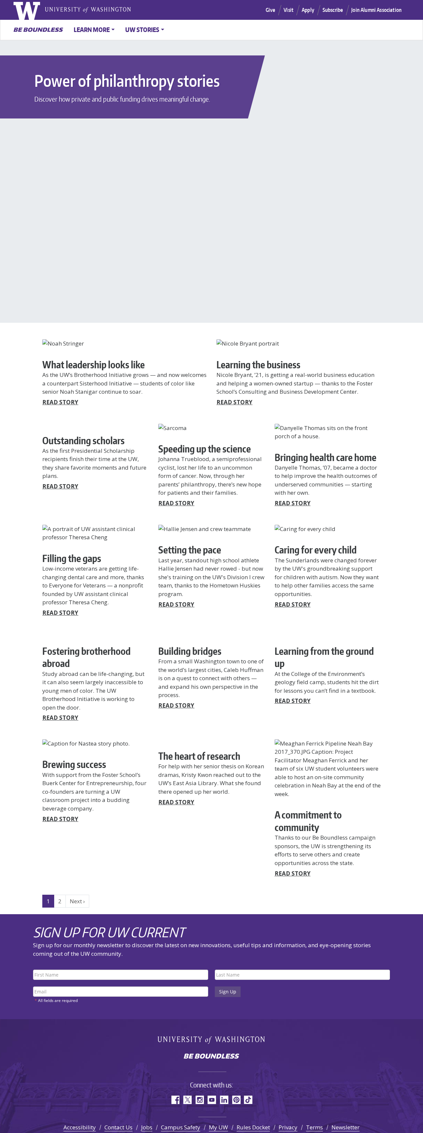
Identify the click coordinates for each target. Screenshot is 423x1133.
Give (271, 10)
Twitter (187, 1099)
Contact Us (118, 1127)
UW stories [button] (142, 29)
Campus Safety (180, 1127)
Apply (308, 10)
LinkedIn (223, 1099)
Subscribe (333, 10)
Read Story (60, 402)
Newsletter (345, 1127)
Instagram (199, 1099)
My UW (218, 1127)
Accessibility (79, 1127)
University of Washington (34, 10)
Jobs (146, 1127)
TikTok (248, 1099)
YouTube (211, 1099)
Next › (77, 901)
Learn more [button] (92, 29)
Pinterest (236, 1099)
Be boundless (211, 1057)
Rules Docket (253, 1127)
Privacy (288, 1127)
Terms (314, 1127)
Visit (288, 10)
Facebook (175, 1099)
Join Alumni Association (376, 10)
